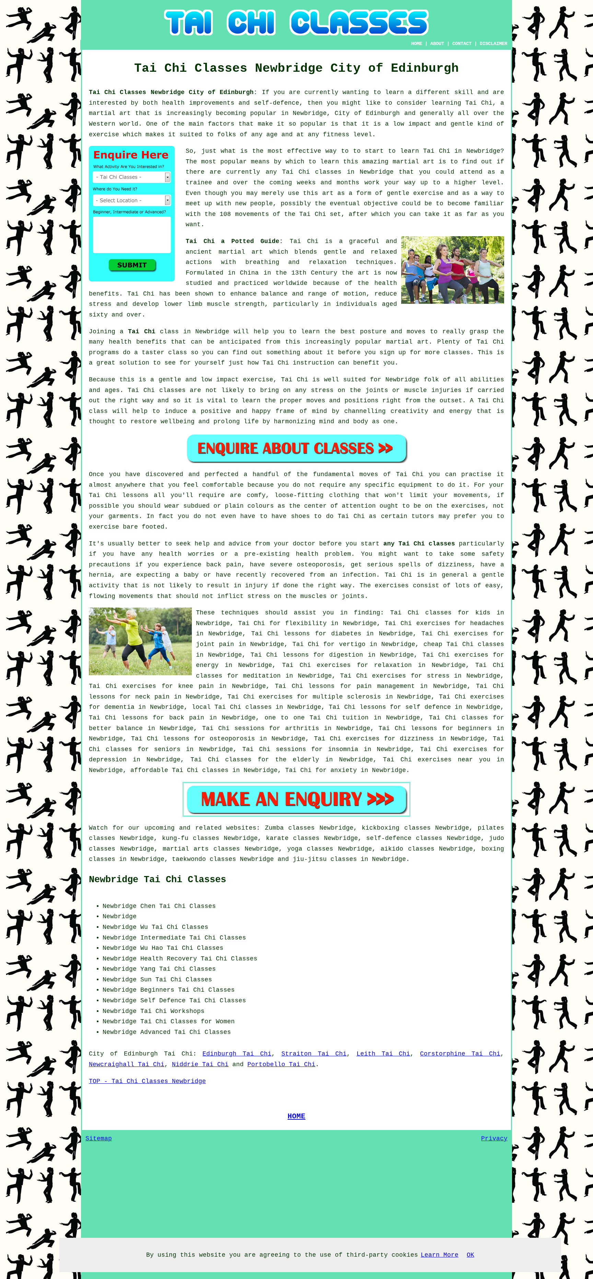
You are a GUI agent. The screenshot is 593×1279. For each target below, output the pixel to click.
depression (108, 759)
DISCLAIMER (493, 43)
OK (470, 1255)
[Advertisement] (446, 944)
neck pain (152, 696)
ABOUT (437, 43)
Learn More (439, 1255)
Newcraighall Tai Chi (126, 1064)
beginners (475, 728)
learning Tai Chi (461, 103)
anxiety (343, 770)
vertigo (352, 644)
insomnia (343, 749)
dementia (119, 707)
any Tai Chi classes (419, 543)
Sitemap (98, 1138)
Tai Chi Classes (195, 948)
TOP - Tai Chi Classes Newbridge (147, 1081)
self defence (428, 707)
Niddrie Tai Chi (200, 1064)
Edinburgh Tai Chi (236, 1053)
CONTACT (462, 43)
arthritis (302, 728)
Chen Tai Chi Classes (178, 906)
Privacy (494, 1138)
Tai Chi (436, 151)
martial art (413, 161)
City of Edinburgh (123, 1053)
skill (463, 92)
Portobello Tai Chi (281, 1064)
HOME (416, 43)
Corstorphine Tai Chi (460, 1053)
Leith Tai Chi (383, 1053)
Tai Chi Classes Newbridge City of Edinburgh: (175, 92)
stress (438, 675)
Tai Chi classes (311, 172)
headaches (487, 623)
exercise (428, 193)
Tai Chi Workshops (172, 1011)
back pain (186, 717)
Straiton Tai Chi (314, 1053)
